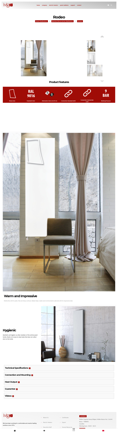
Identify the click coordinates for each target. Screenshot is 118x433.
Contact (79, 5)
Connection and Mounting (18, 375)
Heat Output (11, 382)
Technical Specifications (16, 368)
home (38, 5)
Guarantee (10, 389)
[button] (102, 81)
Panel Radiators (64, 5)
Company (44, 5)
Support (73, 5)
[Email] (74, 431)
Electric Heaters (53, 5)
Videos (8, 396)
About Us (45, 417)
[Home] (15, 431)
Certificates (65, 417)
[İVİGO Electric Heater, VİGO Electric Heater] (11, 5)
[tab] (59, 368)
